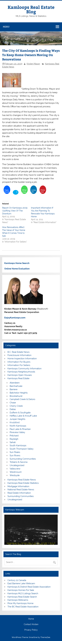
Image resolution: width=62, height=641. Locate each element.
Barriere (13, 389)
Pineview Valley (17, 432)
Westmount (15, 472)
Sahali (13, 442)
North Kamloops (18, 425)
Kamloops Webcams (17, 600)
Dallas (13, 409)
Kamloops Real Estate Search (22, 596)
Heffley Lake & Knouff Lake (23, 415)
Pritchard (14, 435)
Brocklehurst (16, 396)
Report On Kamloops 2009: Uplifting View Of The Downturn (15, 211)
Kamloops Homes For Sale (20, 590)
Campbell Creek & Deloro (22, 399)
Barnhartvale (16, 386)
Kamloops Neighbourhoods (21, 371)
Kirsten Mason (33, 64)
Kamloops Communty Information (24, 368)
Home (31, 619)
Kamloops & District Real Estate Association (29, 586)
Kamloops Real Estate (18, 378)
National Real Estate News (20, 489)
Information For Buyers (18, 362)
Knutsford (14, 422)
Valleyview (15, 468)
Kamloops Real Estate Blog (31, 9)
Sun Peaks (15, 452)
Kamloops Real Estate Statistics (23, 483)
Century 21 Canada (16, 580)
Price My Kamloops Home (20, 603)
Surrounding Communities (23, 459)
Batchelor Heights (19, 392)
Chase (13, 402)
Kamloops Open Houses (19, 375)
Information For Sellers (18, 365)
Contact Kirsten (31, 624)
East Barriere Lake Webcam (21, 583)
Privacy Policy (31, 630)
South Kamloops (18, 445)
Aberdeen (15, 382)
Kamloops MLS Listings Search (22, 593)
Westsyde (15, 475)
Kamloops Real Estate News (21, 479)
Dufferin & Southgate (20, 412)
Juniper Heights (17, 419)
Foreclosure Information (19, 355)
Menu (6, 26)
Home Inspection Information (22, 358)
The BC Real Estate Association (22, 606)
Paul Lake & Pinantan (20, 429)
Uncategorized (17, 465)
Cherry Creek (16, 406)
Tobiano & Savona (18, 462)
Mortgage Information (18, 486)
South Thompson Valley (21, 449)
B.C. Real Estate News (18, 352)
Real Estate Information (19, 493)
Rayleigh (14, 439)
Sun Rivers (15, 455)
